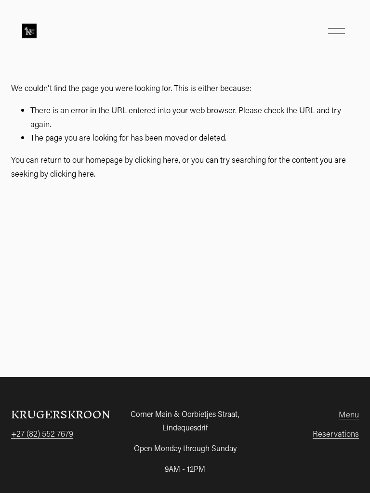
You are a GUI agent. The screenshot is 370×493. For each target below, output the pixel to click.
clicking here (157, 159)
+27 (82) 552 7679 (42, 433)
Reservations (336, 433)
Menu (349, 414)
